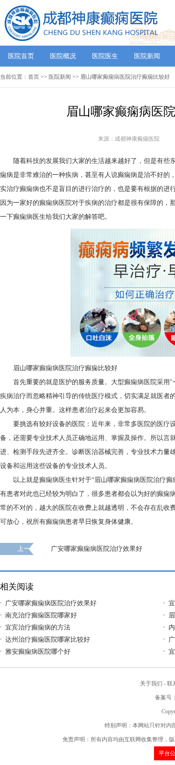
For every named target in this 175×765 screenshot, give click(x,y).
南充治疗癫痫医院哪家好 (41, 615)
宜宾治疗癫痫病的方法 (37, 627)
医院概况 (63, 56)
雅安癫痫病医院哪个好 (37, 651)
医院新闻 (147, 56)
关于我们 (151, 683)
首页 (33, 77)
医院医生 (105, 56)
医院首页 (21, 56)
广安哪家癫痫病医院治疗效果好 (96, 548)
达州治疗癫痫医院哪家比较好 (47, 639)
